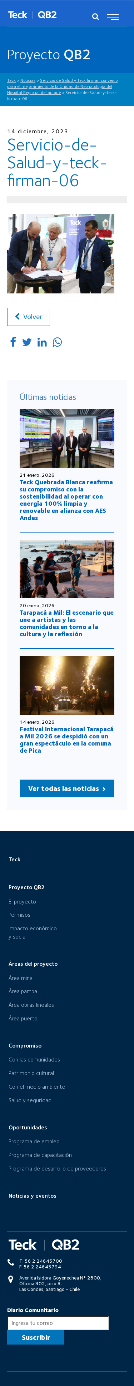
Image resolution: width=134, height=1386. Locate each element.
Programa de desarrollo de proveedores (57, 1168)
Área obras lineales (31, 1004)
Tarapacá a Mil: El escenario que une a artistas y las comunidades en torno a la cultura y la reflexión (67, 623)
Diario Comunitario (33, 1310)
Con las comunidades (34, 1059)
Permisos (19, 914)
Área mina (21, 978)
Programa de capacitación (40, 1155)
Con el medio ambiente (37, 1086)
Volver (32, 316)
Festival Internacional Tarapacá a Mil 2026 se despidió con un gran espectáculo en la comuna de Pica (67, 739)
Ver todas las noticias (64, 788)
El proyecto (22, 901)
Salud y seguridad (30, 1100)
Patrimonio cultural (31, 1073)
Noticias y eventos (32, 1195)
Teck (14, 859)
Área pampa (23, 991)
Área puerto (23, 1018)
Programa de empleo (34, 1141)
